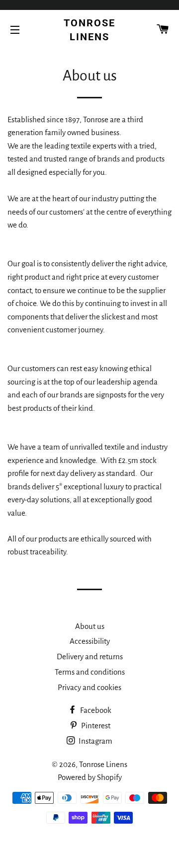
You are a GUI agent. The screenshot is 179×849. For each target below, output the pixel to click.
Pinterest (95, 725)
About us (89, 626)
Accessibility (90, 641)
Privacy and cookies (89, 687)
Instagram (94, 741)
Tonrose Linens (89, 30)
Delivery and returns (90, 656)
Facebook (95, 710)
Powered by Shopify (90, 777)
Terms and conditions (90, 672)
